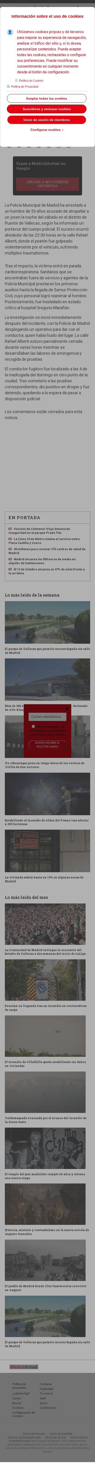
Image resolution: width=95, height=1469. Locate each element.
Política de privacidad (51, 734)
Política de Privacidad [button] (24, 86)
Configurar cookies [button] (47, 130)
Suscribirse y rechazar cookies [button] (47, 109)
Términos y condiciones (50, 730)
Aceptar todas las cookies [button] (46, 98)
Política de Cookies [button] (31, 80)
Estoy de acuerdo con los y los (47, 730)
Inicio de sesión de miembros (47, 120)
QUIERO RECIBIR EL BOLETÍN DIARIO (47, 745)
